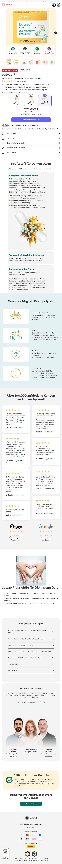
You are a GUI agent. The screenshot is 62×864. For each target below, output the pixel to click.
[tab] (17, 100)
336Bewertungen (20, 81)
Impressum (44, 858)
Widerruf (36, 858)
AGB (15, 858)
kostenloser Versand (34, 113)
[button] (55, 33)
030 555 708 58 (26, 702)
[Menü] (8, 849)
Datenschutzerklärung (26, 858)
